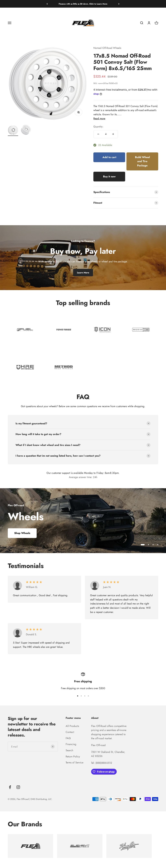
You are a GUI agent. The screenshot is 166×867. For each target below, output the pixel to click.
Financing (71, 744)
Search (69, 750)
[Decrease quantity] (98, 134)
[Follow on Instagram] (18, 787)
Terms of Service (74, 762)
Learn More (83, 272)
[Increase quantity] (113, 134)
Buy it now (109, 176)
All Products (72, 726)
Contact (70, 732)
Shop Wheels (22, 533)
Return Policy (73, 756)
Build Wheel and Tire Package (142, 161)
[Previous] (47, 4)
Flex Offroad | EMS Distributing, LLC (34, 799)
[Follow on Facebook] (10, 787)
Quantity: (98, 126)
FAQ (68, 738)
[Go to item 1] (13, 130)
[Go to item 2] (26, 130)
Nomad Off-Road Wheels (107, 48)
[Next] (118, 4)
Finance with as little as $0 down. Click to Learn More (83, 3)
